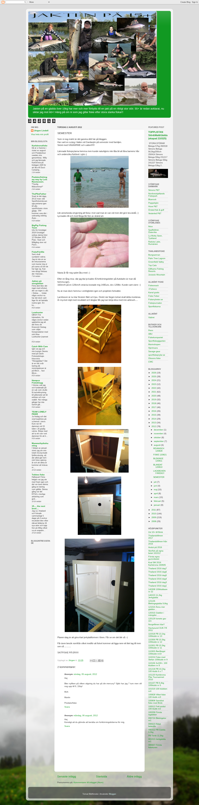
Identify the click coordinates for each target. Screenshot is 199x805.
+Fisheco (152, 289)
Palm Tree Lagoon (156, 258)
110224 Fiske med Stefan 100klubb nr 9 (158, 658)
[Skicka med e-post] (91, 660)
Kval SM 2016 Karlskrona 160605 (157, 563)
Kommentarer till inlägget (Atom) (88, 782)
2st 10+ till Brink (155, 532)
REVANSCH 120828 (158, 449)
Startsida (101, 776)
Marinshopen (154, 344)
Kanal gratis (153, 292)
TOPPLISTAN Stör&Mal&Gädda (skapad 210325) (158, 135)
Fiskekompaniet (155, 337)
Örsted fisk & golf (156, 210)
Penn (150, 330)
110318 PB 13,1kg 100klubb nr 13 (156, 635)
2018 (154, 403)
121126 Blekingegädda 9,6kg (158, 602)
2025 (154, 376)
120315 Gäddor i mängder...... (156, 614)
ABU (150, 334)
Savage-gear (154, 351)
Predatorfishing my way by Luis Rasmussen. (39, 179)
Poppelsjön (153, 203)
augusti (157, 445)
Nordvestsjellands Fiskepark (156, 195)
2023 (154, 384)
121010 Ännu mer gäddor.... (156, 608)
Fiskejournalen (155, 303)
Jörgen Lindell (41, 131)
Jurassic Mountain (156, 275)
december (159, 430)
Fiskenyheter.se (155, 299)
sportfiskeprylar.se (156, 355)
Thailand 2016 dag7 (157, 568)
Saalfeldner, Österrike (153, 231)
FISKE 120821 (160, 455)
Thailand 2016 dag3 (157, 582)
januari (157, 505)
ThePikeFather (39, 194)
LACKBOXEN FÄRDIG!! (159, 472)
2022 (154, 388)
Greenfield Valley (156, 262)
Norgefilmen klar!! (156, 624)
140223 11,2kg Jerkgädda (155, 596)
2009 (154, 517)
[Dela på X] (96, 660)
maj (156, 489)
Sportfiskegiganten (156, 341)
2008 (154, 521)
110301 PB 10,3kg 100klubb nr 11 (156, 646)
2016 (154, 411)
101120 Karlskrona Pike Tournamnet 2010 (157, 677)
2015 (154, 415)
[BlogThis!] (94, 660)
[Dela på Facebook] (99, 660)
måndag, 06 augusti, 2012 (86, 715)
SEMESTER (158, 477)
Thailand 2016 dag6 (157, 572)
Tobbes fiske (38, 475)
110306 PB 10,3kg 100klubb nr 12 (156, 641)
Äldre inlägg (134, 776)
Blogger (112, 794)
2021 (154, 392)
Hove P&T (153, 206)
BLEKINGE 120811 (158, 459)
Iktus (150, 226)
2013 (154, 423)
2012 (154, 426)
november (159, 433)
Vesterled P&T (154, 213)
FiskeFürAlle (38, 252)
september (159, 441)
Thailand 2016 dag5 (157, 575)
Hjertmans (153, 348)
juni (156, 486)
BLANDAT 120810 (157, 466)
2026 (154, 373)
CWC (150, 362)
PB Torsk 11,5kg (155, 736)
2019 (154, 399)
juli (155, 482)
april (156, 493)
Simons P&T (154, 190)
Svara (67, 707)
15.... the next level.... (38, 507)
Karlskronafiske (39, 146)
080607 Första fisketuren (155, 746)
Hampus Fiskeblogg (37, 381)
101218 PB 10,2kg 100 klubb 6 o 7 (156, 670)
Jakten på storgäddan (37, 282)
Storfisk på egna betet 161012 (155, 552)
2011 (154, 510)
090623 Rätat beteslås (154, 725)
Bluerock (152, 199)
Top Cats (152, 265)
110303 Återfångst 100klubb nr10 (156, 652)
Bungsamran (154, 255)
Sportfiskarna (154, 306)
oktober (157, 437)
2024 (154, 380)
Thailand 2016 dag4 (157, 579)
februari (158, 501)
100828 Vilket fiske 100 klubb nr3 (157, 696)
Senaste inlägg (66, 776)
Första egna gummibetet (154, 558)
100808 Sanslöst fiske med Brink (156, 702)
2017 (154, 407)
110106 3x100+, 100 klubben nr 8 (157, 664)
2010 (154, 514)
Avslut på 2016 (155, 547)
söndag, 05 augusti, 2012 (85, 674)
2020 (154, 396)
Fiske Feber (153, 296)
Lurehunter (37, 312)
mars (156, 497)
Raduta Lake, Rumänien (154, 243)
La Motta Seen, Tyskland (155, 237)
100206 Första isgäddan (155, 713)
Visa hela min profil (40, 134)
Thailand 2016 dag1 (157, 586)
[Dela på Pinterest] (102, 660)
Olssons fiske (154, 358)
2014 (154, 419)
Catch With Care (40, 346)
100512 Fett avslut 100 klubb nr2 (156, 707)
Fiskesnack (153, 285)
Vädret (151, 317)
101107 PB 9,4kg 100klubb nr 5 (156, 684)
